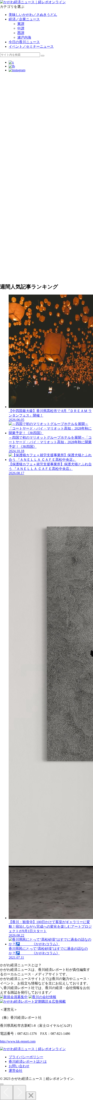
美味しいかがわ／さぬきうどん (33, 14)
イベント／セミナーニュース (31, 46)
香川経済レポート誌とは (28, 1061)
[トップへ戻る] (1, 1084)
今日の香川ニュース (24, 42)
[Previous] (6, 1092)
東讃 (20, 24)
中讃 (20, 28)
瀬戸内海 (24, 37)
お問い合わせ (19, 1066)
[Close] (31, 1096)
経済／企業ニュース (24, 19)
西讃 (20, 33)
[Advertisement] (46, 122)
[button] (42, 55)
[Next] (19, 1092)
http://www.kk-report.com (17, 1041)
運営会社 (15, 1070)
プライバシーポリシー (26, 1057)
